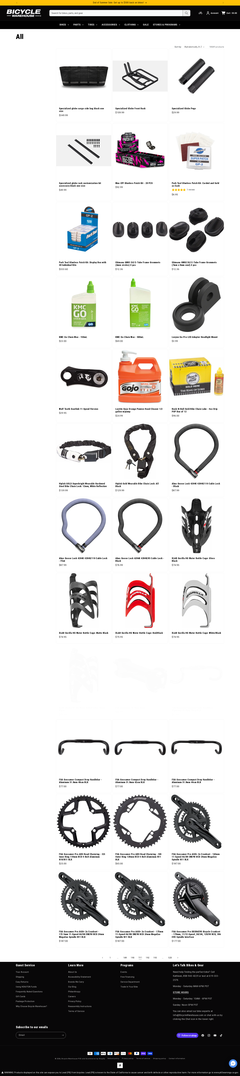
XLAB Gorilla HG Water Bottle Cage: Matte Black (83, 633)
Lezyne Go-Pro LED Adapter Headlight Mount (195, 337)
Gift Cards (20, 996)
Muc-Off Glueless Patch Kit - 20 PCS (134, 183)
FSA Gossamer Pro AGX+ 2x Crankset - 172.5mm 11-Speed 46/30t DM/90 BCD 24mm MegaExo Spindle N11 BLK (81, 934)
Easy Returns (22, 982)
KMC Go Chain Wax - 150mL (73, 337)
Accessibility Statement (79, 977)
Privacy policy (127, 1058)
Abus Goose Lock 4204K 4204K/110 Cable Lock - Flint (83, 559)
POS (80, 1059)
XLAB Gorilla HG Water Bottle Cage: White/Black (196, 633)
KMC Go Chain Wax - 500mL (129, 337)
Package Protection (25, 1001)
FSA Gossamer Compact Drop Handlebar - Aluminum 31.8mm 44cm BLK (193, 780)
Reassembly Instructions (80, 1006)
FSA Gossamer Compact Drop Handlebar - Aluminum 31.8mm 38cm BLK (193, 709)
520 (170, 958)
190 (132, 958)
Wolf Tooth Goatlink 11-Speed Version (78, 409)
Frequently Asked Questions (29, 991)
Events (124, 972)
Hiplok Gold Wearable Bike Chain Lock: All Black (137, 485)
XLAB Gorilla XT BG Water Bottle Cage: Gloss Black (82, 709)
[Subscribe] (63, 1035)
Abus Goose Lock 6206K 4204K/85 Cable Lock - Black (139, 559)
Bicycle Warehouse (70, 1059)
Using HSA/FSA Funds (26, 987)
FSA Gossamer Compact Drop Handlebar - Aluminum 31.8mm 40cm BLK (80, 780)
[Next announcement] (223, 2)
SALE (146, 24)
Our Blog (72, 987)
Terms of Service (76, 1011)
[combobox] (116, 13)
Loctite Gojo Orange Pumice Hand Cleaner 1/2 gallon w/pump (138, 410)
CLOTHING (130, 24)
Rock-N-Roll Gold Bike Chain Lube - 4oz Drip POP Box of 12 (195, 410)
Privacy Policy (74, 1001)
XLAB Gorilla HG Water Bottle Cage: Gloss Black (193, 559)
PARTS (77, 24)
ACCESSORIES (109, 24)
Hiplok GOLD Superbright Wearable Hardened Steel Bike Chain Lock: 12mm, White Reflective (83, 485)
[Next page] (178, 958)
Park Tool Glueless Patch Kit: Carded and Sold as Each (195, 184)
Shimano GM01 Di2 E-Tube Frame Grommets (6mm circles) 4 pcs (137, 263)
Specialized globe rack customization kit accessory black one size (80, 184)
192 (147, 958)
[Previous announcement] (17, 2)
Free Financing (127, 977)
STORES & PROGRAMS (165, 24)
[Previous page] (103, 958)
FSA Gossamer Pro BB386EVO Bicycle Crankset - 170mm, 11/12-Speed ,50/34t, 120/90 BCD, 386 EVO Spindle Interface (196, 934)
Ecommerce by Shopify (95, 1059)
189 (125, 958)
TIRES (91, 24)
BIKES (63, 24)
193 (155, 958)
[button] (233, 1063)
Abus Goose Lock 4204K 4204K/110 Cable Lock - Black (196, 485)
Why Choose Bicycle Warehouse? (31, 1006)
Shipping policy (159, 1058)
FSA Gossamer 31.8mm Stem (130, 708)
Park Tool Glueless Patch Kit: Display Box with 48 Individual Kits (82, 263)
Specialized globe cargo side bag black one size (81, 109)
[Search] (186, 13)
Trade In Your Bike (129, 987)
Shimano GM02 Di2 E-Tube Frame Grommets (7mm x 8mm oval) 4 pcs (194, 263)
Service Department (130, 982)
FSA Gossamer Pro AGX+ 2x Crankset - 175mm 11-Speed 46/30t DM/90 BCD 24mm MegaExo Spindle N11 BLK (139, 934)
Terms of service (143, 1058)
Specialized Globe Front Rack (130, 108)
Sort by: (178, 47)
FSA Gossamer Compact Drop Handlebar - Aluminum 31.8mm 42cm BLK (136, 780)
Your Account (22, 972)
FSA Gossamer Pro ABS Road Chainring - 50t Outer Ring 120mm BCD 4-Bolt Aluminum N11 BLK (138, 857)
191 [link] (140, 957)
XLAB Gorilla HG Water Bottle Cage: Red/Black (139, 633)
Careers (72, 996)
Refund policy (113, 1058)
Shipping (20, 977)
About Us (72, 972)
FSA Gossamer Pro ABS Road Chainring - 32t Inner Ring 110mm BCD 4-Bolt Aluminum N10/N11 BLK (82, 857)
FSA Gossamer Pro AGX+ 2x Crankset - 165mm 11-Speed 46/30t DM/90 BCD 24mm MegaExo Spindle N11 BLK (196, 857)
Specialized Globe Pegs (184, 108)
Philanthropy (74, 991)
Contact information (177, 1058)
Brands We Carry (76, 982)
